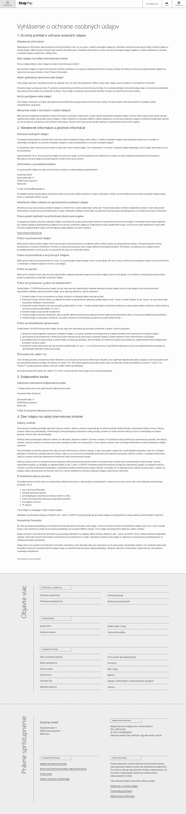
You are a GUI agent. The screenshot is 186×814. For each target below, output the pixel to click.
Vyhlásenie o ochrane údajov (124, 786)
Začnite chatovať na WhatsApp (54, 778)
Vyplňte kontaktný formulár (53, 763)
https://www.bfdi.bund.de (29, 232)
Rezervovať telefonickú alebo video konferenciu (63, 768)
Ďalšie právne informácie (122, 796)
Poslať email (46, 773)
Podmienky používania (121, 791)
